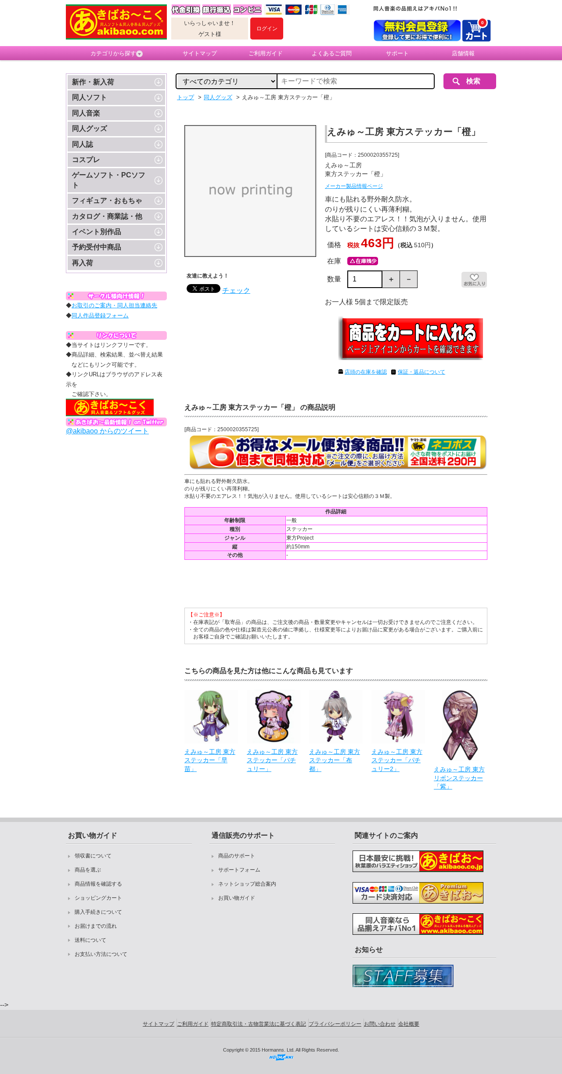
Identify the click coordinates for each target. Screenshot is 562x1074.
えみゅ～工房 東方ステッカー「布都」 (334, 760)
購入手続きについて (98, 912)
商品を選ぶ (88, 870)
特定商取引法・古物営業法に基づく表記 (258, 1024)
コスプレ (86, 159)
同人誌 (82, 144)
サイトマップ (200, 53)
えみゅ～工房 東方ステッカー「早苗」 (209, 760)
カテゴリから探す (113, 53)
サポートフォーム (239, 870)
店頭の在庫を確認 (366, 372)
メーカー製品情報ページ (354, 186)
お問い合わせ (380, 1024)
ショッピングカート (98, 898)
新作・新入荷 (93, 82)
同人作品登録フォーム (100, 315)
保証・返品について (421, 372)
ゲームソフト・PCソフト (108, 179)
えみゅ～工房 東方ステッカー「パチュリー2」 (396, 760)
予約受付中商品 (96, 247)
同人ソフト (89, 97)
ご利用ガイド (266, 53)
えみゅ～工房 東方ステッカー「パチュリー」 (272, 760)
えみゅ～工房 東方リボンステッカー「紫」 (459, 778)
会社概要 (408, 1024)
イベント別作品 (96, 231)
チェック (236, 290)
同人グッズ (89, 128)
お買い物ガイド (236, 898)
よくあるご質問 (332, 53)
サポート (397, 53)
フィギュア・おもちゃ (107, 200)
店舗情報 (463, 53)
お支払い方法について (101, 954)
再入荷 (82, 263)
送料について (90, 940)
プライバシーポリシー (335, 1024)
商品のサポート (236, 856)
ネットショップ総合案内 (247, 884)
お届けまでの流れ (96, 926)
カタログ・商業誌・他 (107, 216)
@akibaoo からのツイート (107, 431)
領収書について (93, 856)
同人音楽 (86, 113)
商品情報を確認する (98, 884)
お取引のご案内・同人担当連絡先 (114, 305)
